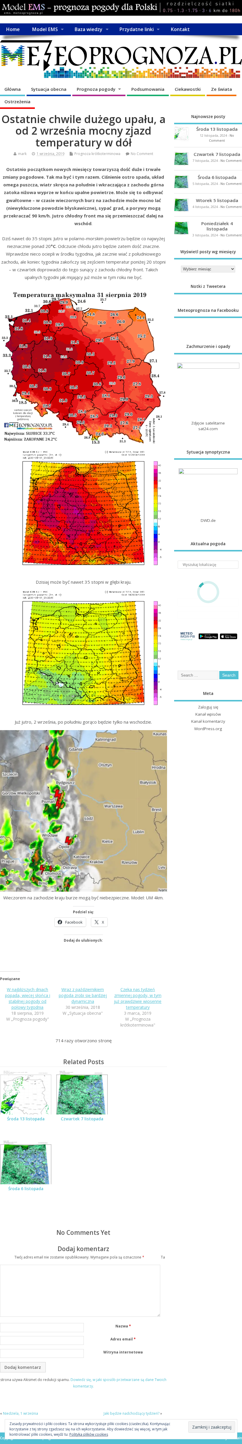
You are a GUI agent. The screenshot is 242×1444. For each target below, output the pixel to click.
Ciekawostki (188, 89)
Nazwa (123, 1326)
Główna (12, 89)
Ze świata (221, 89)
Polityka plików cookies (88, 1434)
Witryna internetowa (123, 1352)
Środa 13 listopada (26, 1119)
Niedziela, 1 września (20, 1413)
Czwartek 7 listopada (82, 1119)
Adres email (123, 1339)
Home (13, 29)
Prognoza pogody (96, 89)
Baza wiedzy (88, 29)
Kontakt (180, 29)
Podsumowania (147, 89)
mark (22, 153)
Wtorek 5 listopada (217, 200)
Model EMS (45, 29)
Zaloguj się (208, 707)
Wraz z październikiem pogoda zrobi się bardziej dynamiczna (83, 995)
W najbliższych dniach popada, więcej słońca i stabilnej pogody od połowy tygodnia (27, 998)
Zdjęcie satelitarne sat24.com (208, 425)
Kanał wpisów (208, 714)
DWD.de (208, 520)
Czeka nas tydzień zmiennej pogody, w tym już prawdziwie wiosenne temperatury (137, 998)
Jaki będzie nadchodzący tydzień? (131, 1413)
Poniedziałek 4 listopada (217, 226)
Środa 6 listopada (25, 1188)
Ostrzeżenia (17, 101)
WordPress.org (208, 728)
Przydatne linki (136, 29)
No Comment (142, 153)
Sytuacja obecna (48, 89)
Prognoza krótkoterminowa (97, 153)
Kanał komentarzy (208, 721)
